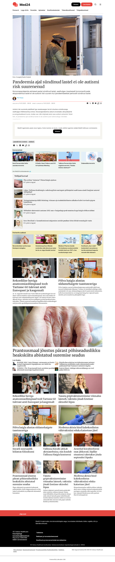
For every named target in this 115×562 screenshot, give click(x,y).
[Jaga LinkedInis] (93, 103)
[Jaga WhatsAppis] (101, 103)
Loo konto (86, 4)
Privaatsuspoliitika (41, 549)
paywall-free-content (20, 141)
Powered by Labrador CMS (57, 559)
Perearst (16, 10)
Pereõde (33, 10)
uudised (31, 141)
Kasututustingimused (29, 549)
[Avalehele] (42, 4)
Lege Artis (25, 10)
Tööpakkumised (82, 10)
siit (30, 171)
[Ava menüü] (100, 4)
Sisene (75, 4)
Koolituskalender (53, 10)
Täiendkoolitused (68, 10)
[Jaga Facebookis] (87, 103)
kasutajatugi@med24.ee (21, 536)
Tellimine (39, 532)
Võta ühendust (17, 549)
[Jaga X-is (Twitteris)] (90, 103)
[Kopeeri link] (98, 103)
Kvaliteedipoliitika (52, 549)
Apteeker (41, 10)
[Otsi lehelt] (95, 4)
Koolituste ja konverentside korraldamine (51, 540)
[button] (15, 159)
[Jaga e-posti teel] (95, 103)
